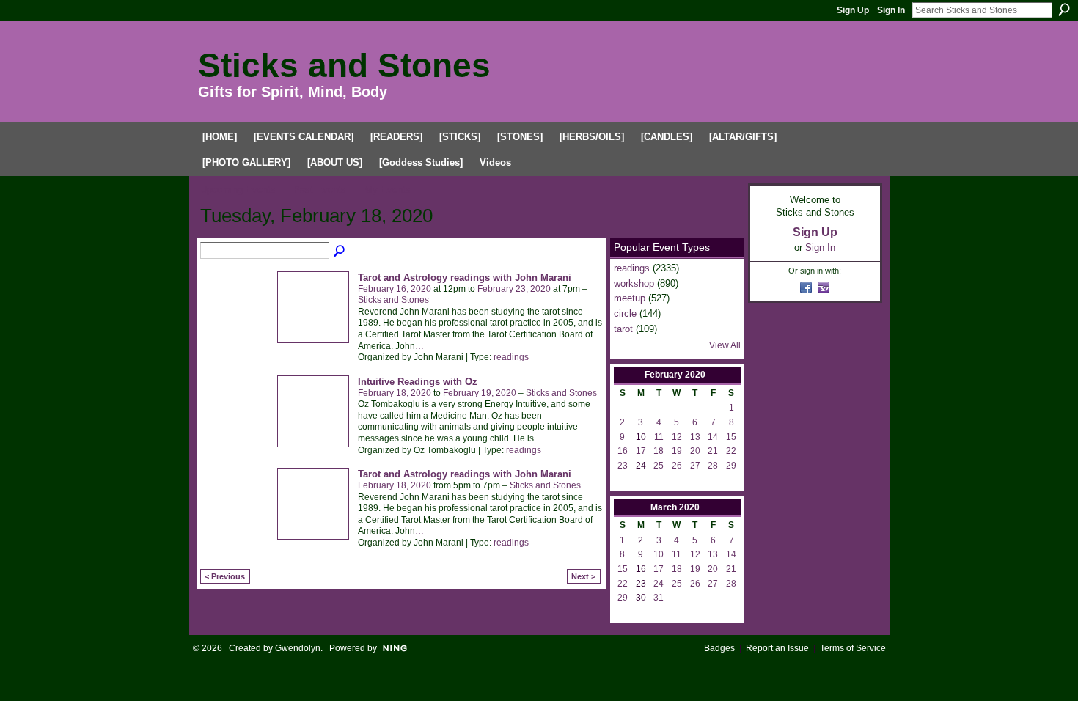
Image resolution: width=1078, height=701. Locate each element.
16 (622, 451)
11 (659, 437)
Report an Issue (777, 648)
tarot (623, 328)
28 (713, 465)
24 (658, 584)
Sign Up (853, 10)
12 (677, 437)
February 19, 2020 (479, 393)
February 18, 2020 (394, 393)
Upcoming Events (238, 189)
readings (511, 357)
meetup (629, 298)
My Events (387, 189)
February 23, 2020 (514, 289)
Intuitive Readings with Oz (417, 381)
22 (731, 451)
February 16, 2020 (394, 289)
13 (695, 437)
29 (731, 465)
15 (731, 437)
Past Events (319, 189)
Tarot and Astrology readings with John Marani (464, 277)
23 (622, 465)
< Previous (225, 576)
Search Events (340, 251)
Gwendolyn (297, 648)
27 (695, 465)
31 (658, 597)
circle (625, 313)
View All (725, 345)
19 (677, 451)
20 (695, 451)
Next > (583, 576)
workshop (634, 283)
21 (713, 451)
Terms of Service (853, 648)
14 (713, 437)
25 (658, 465)
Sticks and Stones (344, 65)
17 (641, 451)
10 (658, 554)
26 (677, 465)
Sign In (891, 10)
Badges (719, 648)
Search (1064, 9)
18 (658, 451)
